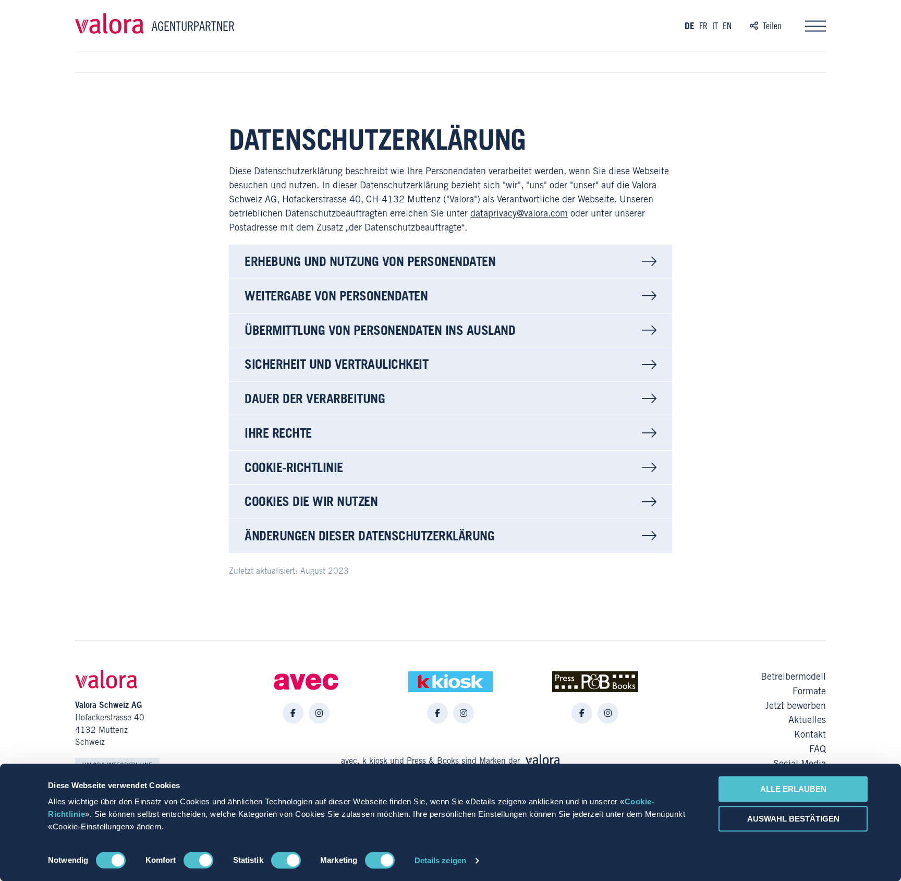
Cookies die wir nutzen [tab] (311, 501)
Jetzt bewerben (795, 706)
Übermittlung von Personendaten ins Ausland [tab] (380, 330)
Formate (809, 691)
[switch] (198, 860)
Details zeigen (440, 860)
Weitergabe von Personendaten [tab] (336, 295)
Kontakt (810, 734)
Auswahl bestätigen (793, 818)
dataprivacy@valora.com (519, 213)
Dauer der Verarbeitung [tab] (315, 398)
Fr (703, 26)
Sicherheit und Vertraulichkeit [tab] (336, 364)
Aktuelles (807, 720)
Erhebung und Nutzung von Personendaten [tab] (370, 261)
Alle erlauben (793, 789)
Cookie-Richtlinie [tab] (294, 467)
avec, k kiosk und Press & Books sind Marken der (431, 760)
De (690, 26)
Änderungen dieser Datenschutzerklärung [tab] (369, 535)
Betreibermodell (793, 676)
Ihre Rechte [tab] (278, 433)
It (715, 26)
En (727, 26)
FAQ (817, 749)
